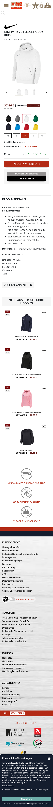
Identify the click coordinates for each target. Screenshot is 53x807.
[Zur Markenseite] (11, 26)
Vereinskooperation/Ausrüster (16, 624)
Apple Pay (7, 691)
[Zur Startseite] (20, 5)
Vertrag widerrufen (11, 547)
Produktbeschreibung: (16, 207)
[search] (26, 13)
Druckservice (8, 627)
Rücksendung (8, 567)
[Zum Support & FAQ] (35, 5)
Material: (7, 249)
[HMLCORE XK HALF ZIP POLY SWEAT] (26, 326)
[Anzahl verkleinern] (15, 154)
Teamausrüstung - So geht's (15, 621)
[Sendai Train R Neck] (26, 440)
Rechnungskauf (9, 701)
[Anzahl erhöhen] (23, 154)
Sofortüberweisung (11, 694)
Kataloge (6, 634)
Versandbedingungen (12, 560)
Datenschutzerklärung (12, 581)
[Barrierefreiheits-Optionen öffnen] (5, 599)
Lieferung (6, 564)
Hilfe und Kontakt (10, 550)
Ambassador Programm (13, 668)
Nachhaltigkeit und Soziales (15, 671)
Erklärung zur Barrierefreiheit (15, 587)
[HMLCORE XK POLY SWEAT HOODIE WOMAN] (26, 364)
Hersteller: (9, 260)
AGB (4, 574)
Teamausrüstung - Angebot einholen (19, 617)
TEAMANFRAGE (26, 178)
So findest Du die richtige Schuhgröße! (20, 554)
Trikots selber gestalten (13, 638)
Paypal (5, 688)
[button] (6, 5)
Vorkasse (6, 704)
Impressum (7, 584)
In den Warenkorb (26, 163)
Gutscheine (7, 661)
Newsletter (7, 658)
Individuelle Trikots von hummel (17, 631)
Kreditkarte (7, 698)
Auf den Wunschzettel (27, 174)
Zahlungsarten (9, 557)
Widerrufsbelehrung (11, 577)
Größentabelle (30, 146)
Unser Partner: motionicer (14, 664)
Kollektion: (9, 254)
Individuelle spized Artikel (14, 641)
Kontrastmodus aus (25, 599)
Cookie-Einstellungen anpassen (17, 590)
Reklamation (8, 570)
